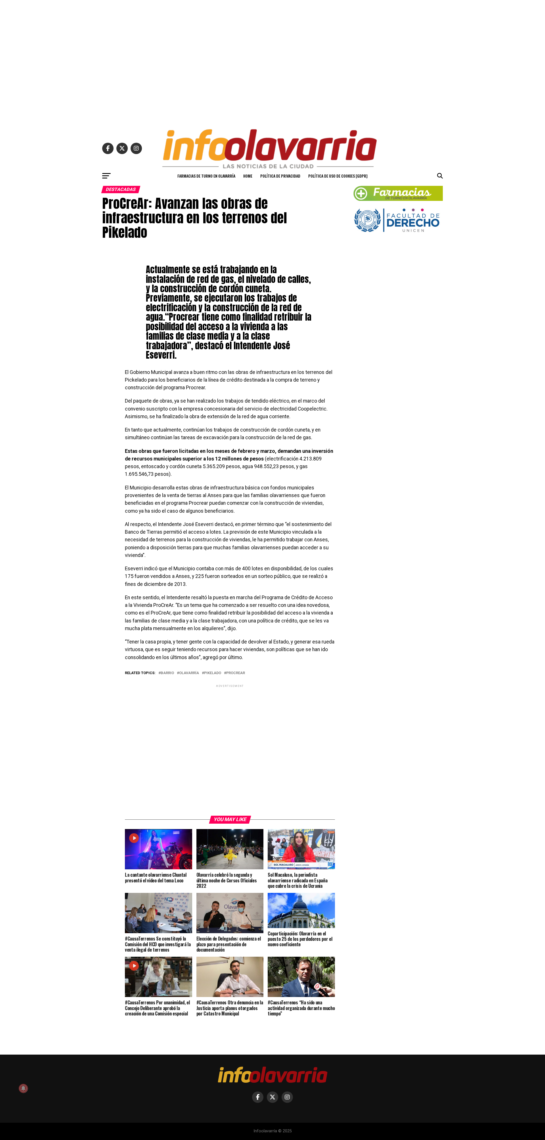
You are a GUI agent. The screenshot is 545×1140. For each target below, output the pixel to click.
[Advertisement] (272, 62)
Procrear (235, 673)
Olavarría (189, 673)
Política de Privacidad (280, 176)
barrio (167, 673)
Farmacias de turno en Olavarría (206, 176)
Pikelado (212, 673)
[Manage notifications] (23, 1088)
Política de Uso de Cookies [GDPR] (338, 176)
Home (247, 176)
